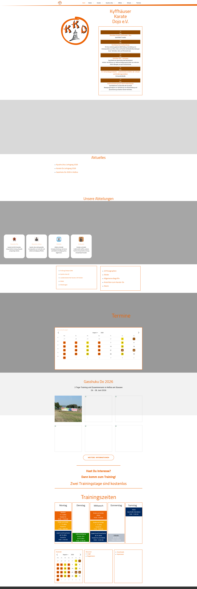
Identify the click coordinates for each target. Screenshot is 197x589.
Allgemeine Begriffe (112, 278)
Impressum (120, 554)
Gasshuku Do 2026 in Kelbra (67, 172)
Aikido (62, 281)
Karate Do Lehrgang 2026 (66, 168)
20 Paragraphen (110, 270)
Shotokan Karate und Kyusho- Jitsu (120, 35)
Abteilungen (63, 285)
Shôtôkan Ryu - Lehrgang (120, 58)
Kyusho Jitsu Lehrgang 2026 (67, 164)
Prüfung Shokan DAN (66, 271)
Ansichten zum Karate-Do (114, 282)
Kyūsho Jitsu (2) (64, 274)
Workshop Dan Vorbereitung (120, 45)
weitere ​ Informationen (98, 457)
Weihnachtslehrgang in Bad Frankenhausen (120, 83)
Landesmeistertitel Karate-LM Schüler (71, 278)
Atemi (106, 286)
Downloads (120, 552)
